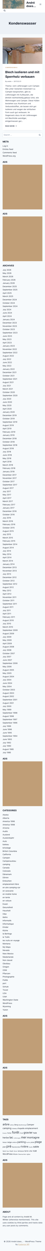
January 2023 (9, 346)
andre (9, 81)
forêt (15, 1132)
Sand (4, 1151)
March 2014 (8, 561)
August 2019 (8, 425)
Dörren (6, 877)
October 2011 (8, 600)
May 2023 (7, 339)
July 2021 (7, 386)
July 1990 (7, 746)
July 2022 (7, 359)
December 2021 (9, 372)
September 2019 (10, 422)
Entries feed (8, 149)
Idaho (5, 917)
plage (38, 1141)
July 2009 (7, 637)
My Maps (7, 947)
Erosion (5, 1133)
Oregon (6, 967)
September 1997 (10, 719)
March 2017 (8, 501)
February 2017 (9, 505)
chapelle (21, 1128)
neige (9, 1142)
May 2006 (7, 667)
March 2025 (8, 296)
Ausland (6, 835)
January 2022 (9, 369)
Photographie (8, 977)
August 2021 (8, 382)
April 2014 (7, 557)
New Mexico (8, 954)
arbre (6, 1124)
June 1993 (7, 739)
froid (21, 1133)
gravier (28, 1132)
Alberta (6, 818)
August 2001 (8, 703)
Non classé (7, 960)
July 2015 (7, 534)
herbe (6, 1137)
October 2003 (9, 690)
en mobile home (10, 894)
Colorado (7, 871)
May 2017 (7, 495)
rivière (24, 1146)
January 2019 (9, 435)
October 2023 (9, 329)
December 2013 (10, 567)
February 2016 (9, 524)
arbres (12, 1125)
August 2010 (8, 620)
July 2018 (7, 452)
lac (11, 1137)
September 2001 (10, 700)
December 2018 (9, 438)
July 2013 (7, 574)
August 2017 (8, 488)
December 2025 (10, 286)
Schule (6, 987)
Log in (5, 146)
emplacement (31, 1128)
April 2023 (7, 343)
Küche (5, 930)
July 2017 (7, 491)
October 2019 (9, 419)
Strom (15, 1151)
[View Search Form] (5, 11)
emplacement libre (11, 884)
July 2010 (7, 624)
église (28, 1154)
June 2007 (7, 660)
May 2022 (7, 366)
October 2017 (9, 481)
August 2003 (8, 693)
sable (36, 1146)
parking (21, 1142)
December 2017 (9, 475)
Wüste (15, 1154)
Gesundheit (8, 907)
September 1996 (10, 723)
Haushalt (6, 911)
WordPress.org (9, 156)
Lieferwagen (17, 1138)
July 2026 (7, 270)
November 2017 (10, 478)
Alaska (6, 815)
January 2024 (9, 319)
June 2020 (7, 402)
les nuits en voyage (11, 940)
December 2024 (10, 300)
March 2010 (8, 627)
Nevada (6, 950)
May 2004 (7, 686)
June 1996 (7, 729)
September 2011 (10, 604)
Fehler (9, 1133)
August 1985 (8, 749)
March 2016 (8, 521)
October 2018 (9, 442)
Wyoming (7, 1006)
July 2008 (7, 650)
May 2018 (7, 458)
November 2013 (10, 571)
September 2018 (10, 445)
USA (5, 993)
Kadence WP (23, 1244)
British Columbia (10, 851)
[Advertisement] (22, 187)
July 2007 (7, 657)
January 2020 (9, 412)
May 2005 (7, 673)
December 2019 (10, 415)
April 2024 (7, 316)
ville (30, 1151)
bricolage (7, 848)
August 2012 (8, 587)
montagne (33, 1137)
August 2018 (8, 448)
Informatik (7, 920)
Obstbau (6, 963)
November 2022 (10, 349)
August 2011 (8, 607)
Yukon (5, 1010)
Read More (11, 126)
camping (6, 864)
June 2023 (7, 336)
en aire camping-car (11, 887)
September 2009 (10, 630)
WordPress (7, 1003)
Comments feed (10, 152)
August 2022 (8, 356)
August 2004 (8, 676)
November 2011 (9, 597)
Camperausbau (11, 67)
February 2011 (9, 617)
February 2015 (9, 541)
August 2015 (8, 531)
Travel (5, 990)
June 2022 (7, 362)
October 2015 (9, 528)
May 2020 (7, 405)
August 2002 (8, 696)
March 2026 (8, 276)
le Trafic (6, 937)
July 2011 (7, 610)
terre (26, 1151)
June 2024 (7, 313)
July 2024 (7, 310)
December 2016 (10, 511)
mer (23, 1137)
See (8, 1151)
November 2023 (10, 326)
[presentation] (22, 51)
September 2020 (10, 395)
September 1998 (10, 713)
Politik (5, 980)
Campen (6, 858)
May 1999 (7, 710)
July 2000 (7, 706)
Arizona (6, 828)
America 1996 (9, 821)
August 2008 (8, 647)
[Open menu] (40, 4)
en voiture (7, 901)
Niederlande (8, 957)
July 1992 (7, 743)
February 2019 (9, 432)
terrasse (21, 1151)
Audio (5, 831)
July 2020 (7, 399)
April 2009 (7, 643)
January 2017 (8, 508)
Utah (5, 997)
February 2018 (9, 468)
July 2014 (7, 551)
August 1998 (8, 716)
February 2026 (9, 280)
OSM (5, 970)
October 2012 (9, 581)
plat (4, 1147)
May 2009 (7, 640)
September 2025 (10, 290)
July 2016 (7, 518)
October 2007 (9, 653)
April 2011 (7, 614)
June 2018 (7, 455)
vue (35, 1150)
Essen (5, 904)
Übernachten (22, 1154)
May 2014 (7, 554)
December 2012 (9, 577)
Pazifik (28, 1142)
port (4, 983)
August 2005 (8, 670)
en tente (6, 897)
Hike (5, 914)
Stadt (11, 1151)
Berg (16, 1125)
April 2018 (7, 462)
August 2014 (8, 548)
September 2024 (10, 306)
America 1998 (9, 825)
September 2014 (10, 544)
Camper (30, 1124)
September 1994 (10, 736)
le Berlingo (7, 934)
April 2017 (7, 498)
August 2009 (8, 633)
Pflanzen (6, 973)
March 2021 (8, 389)
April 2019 (7, 428)
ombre (14, 1142)
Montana (6, 944)
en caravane (8, 891)
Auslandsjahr (8, 838)
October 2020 (9, 392)
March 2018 (8, 465)
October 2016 (9, 514)
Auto (5, 841)
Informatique (8, 924)
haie (35, 1133)
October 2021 (9, 376)
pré (8, 1146)
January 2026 (9, 283)
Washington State (10, 1000)
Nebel (5, 1142)
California (7, 854)
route (31, 1147)
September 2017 (10, 485)
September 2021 (10, 379)
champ (14, 1128)
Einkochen (7, 881)
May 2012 (7, 590)
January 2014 (9, 564)
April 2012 (7, 594)
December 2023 (10, 323)
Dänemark (7, 874)
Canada (6, 868)
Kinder (5, 927)
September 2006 (10, 663)
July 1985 (7, 752)
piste (32, 1142)
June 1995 (7, 733)
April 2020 (7, 409)
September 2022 (10, 353)
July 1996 (7, 726)
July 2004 (7, 680)
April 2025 (7, 293)
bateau (6, 844)
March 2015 (8, 538)
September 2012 (10, 584)
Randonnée (16, 1147)
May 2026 (7, 273)
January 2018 (8, 471)
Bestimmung (22, 1125)
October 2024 (9, 303)
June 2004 (7, 683)
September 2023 (10, 333)
